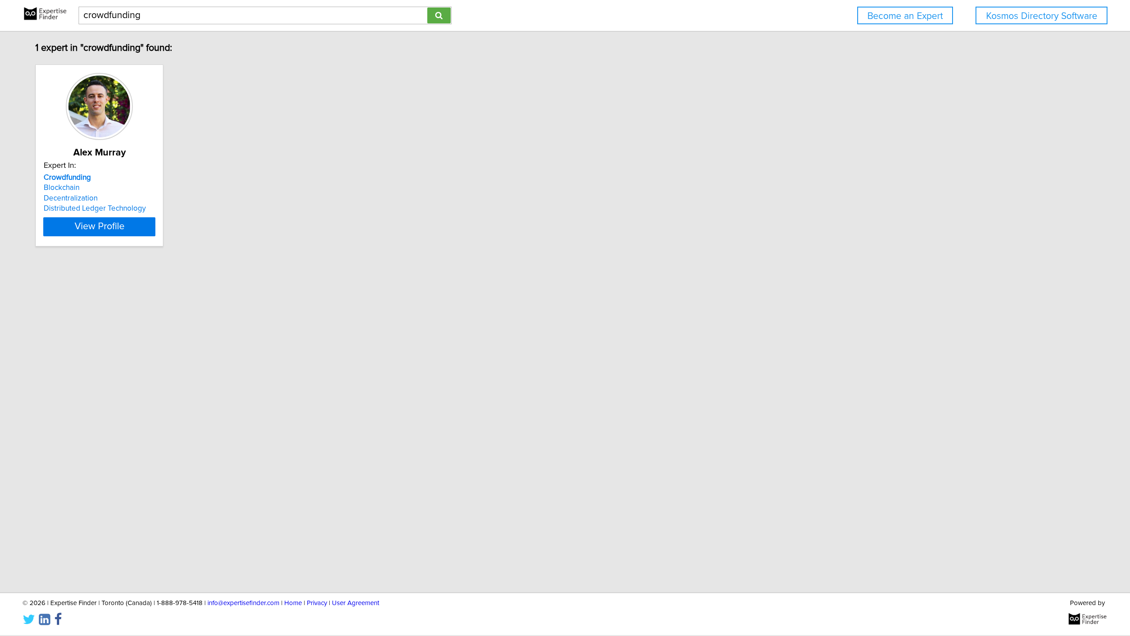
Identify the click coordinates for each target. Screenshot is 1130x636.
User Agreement (355, 603)
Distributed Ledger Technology (95, 208)
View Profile (99, 226)
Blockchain (61, 188)
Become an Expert (905, 16)
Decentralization (71, 198)
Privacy (317, 603)
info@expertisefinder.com (243, 603)
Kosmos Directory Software (1041, 16)
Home (293, 603)
